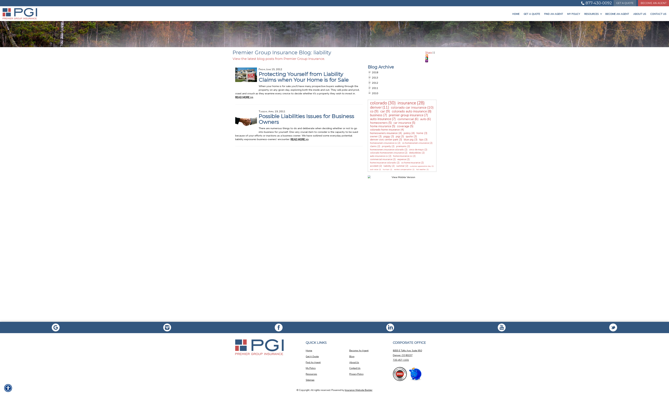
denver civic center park (384, 139)
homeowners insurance (384, 133)
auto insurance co (379, 156)
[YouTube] (502, 327)
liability (387, 166)
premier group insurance (406, 115)
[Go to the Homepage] (56, 13)
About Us (639, 14)
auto (423, 119)
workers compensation (403, 169)
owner (374, 136)
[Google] (56, 327)
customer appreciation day (420, 166)
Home (516, 14)
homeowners (379, 123)
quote (409, 136)
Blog (351, 356)
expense (401, 159)
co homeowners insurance (415, 143)
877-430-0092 (599, 3)
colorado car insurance (408, 107)
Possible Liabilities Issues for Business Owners (306, 119)
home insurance (380, 126)
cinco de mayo (416, 149)
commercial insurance (381, 159)
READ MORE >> (244, 97)
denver (376, 107)
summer (400, 166)
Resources (592, 14)
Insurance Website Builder (358, 390)
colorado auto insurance (409, 111)
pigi (398, 136)
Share (428, 52)
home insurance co (402, 156)
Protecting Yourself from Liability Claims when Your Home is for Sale (304, 77)
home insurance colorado (383, 162)
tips (421, 139)
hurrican (386, 169)
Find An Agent (553, 14)
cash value (374, 169)
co (372, 111)
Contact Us (658, 14)
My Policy (573, 14)
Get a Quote (532, 14)
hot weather (421, 169)
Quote (625, 3)
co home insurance (410, 162)
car (382, 111)
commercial (406, 119)
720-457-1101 (401, 360)
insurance (407, 103)
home (420, 133)
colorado (378, 103)
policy (407, 133)
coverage (403, 126)
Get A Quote (312, 356)
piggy (386, 136)
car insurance (402, 123)
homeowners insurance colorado (387, 149)
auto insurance (380, 119)
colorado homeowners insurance (387, 152)
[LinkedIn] (390, 327)
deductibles (415, 152)
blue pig (408, 139)
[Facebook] (167, 327)
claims (373, 146)
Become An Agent (653, 3)
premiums (401, 146)
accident (374, 166)
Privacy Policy (356, 374)
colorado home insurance (385, 130)
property (386, 146)
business (376, 115)
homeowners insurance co (383, 143)
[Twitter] (613, 327)
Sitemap (310, 380)
